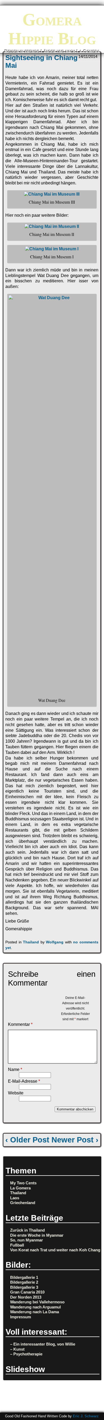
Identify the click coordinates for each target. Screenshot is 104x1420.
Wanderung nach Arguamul (35, 1307)
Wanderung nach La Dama (34, 1312)
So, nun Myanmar (26, 1240)
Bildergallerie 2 (24, 1282)
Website (15, 1093)
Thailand (31, 942)
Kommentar (20, 1024)
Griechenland (22, 1202)
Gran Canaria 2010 (27, 1292)
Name (15, 1069)
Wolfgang (54, 942)
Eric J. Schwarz (86, 1416)
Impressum (20, 1317)
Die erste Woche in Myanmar (36, 1235)
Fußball (17, 1245)
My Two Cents (23, 1183)
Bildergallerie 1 (24, 1277)
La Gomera (20, 1188)
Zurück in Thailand (27, 1230)
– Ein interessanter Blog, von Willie (42, 1344)
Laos (14, 1198)
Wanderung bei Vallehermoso (37, 1302)
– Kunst (17, 1349)
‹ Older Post (27, 1140)
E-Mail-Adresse (24, 1081)
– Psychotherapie (26, 1354)
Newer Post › (74, 1140)
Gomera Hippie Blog (52, 29)
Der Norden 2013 (25, 1297)
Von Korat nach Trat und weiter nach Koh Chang (55, 1250)
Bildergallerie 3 (24, 1287)
